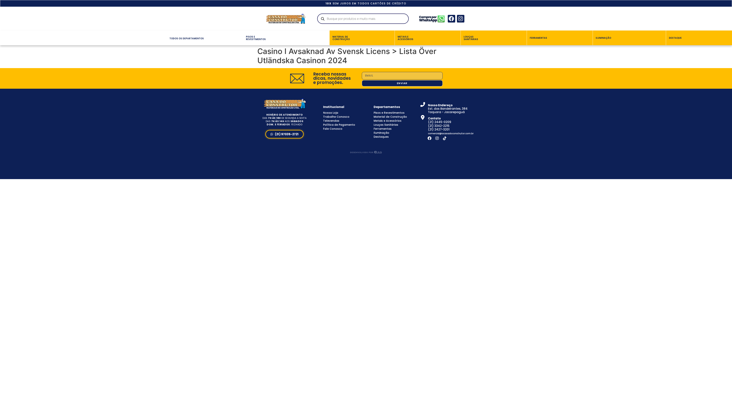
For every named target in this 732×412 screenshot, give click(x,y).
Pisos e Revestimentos (389, 113)
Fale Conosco (332, 129)
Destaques (381, 137)
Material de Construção (390, 117)
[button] (164, 38)
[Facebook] (451, 18)
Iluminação (381, 133)
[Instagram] (460, 18)
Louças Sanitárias (386, 125)
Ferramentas (383, 129)
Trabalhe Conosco (336, 117)
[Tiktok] (445, 138)
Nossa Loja (330, 113)
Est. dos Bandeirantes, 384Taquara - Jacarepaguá (448, 108)
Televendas (331, 121)
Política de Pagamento (339, 125)
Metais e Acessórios (387, 121)
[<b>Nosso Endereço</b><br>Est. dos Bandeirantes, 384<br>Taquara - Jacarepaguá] (422, 104)
